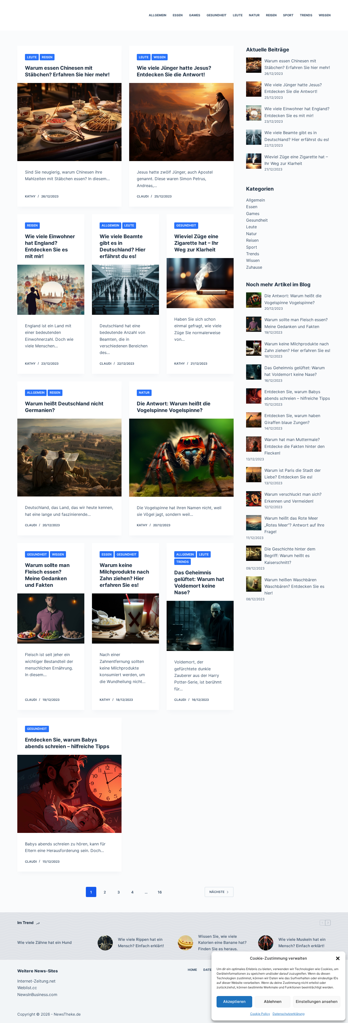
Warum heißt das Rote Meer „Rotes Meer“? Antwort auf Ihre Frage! (294, 525)
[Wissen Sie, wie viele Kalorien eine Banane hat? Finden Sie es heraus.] (185, 942)
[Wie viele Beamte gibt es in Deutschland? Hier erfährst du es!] (125, 290)
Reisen (271, 15)
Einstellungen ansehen (317, 1001)
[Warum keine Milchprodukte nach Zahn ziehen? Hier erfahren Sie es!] (125, 618)
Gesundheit (216, 15)
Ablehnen (273, 1001)
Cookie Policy (260, 1014)
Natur (254, 15)
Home (192, 970)
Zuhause (254, 267)
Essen (178, 15)
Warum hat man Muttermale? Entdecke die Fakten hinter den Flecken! (294, 446)
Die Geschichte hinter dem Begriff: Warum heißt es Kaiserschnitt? (289, 555)
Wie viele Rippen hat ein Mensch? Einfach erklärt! (141, 942)
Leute (238, 15)
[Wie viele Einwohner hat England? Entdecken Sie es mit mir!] (50, 290)
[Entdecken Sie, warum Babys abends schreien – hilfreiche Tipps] (69, 794)
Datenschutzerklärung (288, 1014)
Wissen (325, 15)
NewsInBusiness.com (37, 994)
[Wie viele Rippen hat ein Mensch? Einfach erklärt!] (105, 942)
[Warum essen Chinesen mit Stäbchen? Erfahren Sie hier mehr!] (69, 122)
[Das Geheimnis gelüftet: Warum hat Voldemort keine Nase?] (200, 626)
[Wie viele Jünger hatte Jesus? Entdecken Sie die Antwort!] (181, 122)
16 (160, 892)
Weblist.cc (27, 987)
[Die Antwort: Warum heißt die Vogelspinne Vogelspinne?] (181, 458)
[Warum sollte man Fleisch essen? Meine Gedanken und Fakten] (50, 618)
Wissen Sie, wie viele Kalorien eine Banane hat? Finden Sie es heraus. (222, 942)
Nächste (216, 892)
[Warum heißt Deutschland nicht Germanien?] (69, 458)
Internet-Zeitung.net (36, 980)
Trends (306, 15)
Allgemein (157, 15)
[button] (337, 958)
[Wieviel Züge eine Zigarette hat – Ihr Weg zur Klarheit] (200, 283)
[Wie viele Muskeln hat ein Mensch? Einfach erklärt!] (265, 942)
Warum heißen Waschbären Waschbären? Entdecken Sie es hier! (294, 586)
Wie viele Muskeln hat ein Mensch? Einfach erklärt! (302, 942)
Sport (288, 15)
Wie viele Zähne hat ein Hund (44, 942)
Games (194, 15)
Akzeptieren (234, 1001)
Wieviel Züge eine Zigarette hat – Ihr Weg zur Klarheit (196, 243)
